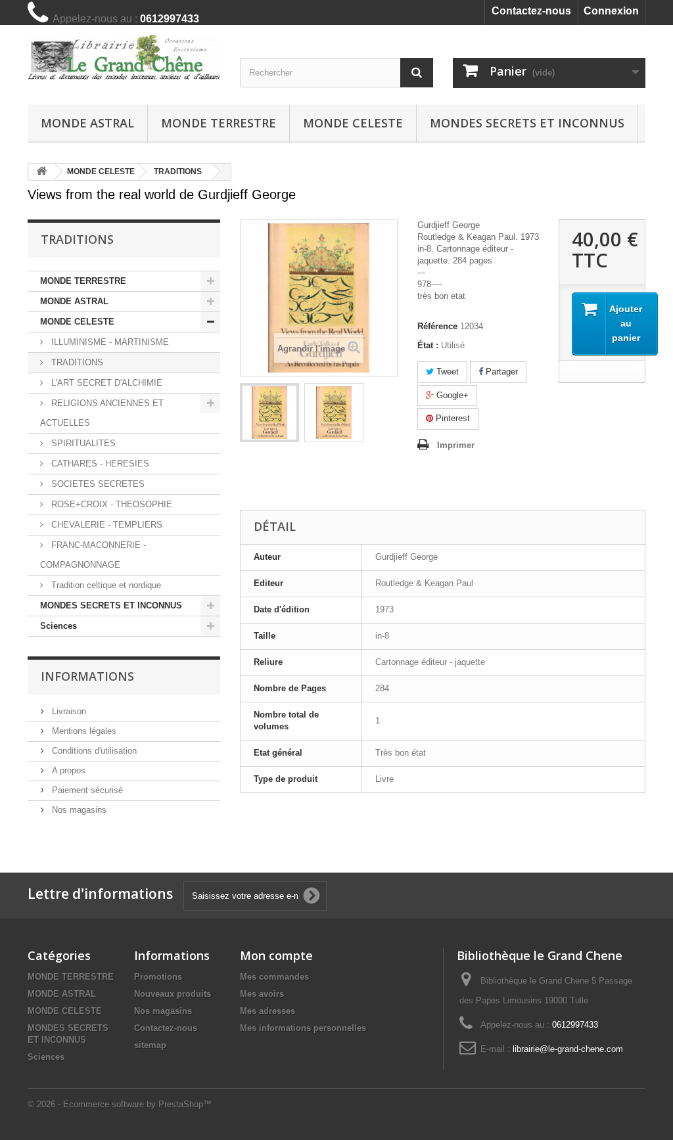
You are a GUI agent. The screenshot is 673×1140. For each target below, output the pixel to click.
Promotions (158, 977)
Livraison (67, 711)
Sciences (58, 626)
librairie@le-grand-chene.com (568, 1049)
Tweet (446, 371)
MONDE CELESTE (353, 123)
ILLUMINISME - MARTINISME (109, 342)
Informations (87, 676)
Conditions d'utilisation (93, 751)
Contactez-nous (531, 10)
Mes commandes (274, 977)
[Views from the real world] (269, 413)
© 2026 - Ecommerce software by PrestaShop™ (120, 1104)
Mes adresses (267, 1011)
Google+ (451, 395)
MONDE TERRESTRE (218, 123)
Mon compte (276, 955)
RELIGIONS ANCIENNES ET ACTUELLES (102, 413)
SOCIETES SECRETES (97, 484)
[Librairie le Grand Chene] (124, 57)
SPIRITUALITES (82, 443)
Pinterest (451, 418)
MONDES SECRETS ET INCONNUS (527, 123)
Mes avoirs (262, 994)
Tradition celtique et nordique (105, 585)
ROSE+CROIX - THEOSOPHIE (110, 504)
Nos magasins (77, 810)
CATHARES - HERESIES (99, 463)
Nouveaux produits (172, 994)
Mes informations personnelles (303, 1028)
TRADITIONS (76, 362)
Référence (437, 326)
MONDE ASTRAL (87, 123)
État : (427, 345)
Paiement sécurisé (86, 790)
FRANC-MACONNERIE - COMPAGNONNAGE (93, 555)
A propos (67, 770)
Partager (500, 371)
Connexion (611, 10)
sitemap (150, 1045)
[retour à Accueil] (41, 172)
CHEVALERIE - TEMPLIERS (105, 525)
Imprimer (456, 445)
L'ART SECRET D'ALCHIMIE (105, 383)
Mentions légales (82, 731)
